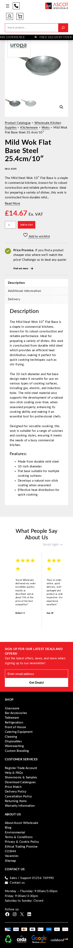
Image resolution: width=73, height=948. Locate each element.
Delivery (14, 299)
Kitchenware (29, 127)
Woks (46, 127)
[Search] (63, 27)
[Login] (9, 16)
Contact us (17, 882)
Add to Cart (26, 225)
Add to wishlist (39, 236)
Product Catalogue (18, 122)
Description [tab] (16, 282)
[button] (61, 107)
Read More (12, 203)
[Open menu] (7, 6)
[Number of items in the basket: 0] (19, 16)
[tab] (36, 299)
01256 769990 (16, 5)
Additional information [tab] (24, 291)
